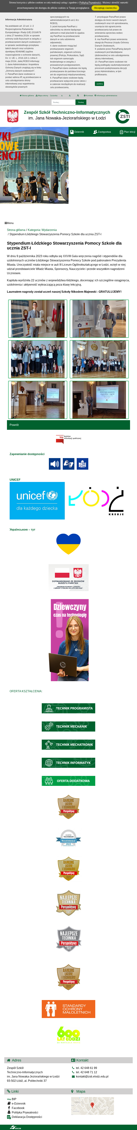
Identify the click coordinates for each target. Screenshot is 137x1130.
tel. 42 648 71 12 (86, 1072)
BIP (13, 1099)
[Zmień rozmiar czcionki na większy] (70, 96)
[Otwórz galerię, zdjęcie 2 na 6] (99, 318)
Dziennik (79, 131)
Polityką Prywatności (90, 2)
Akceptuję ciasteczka (105, 8)
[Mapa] (92, 1105)
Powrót (14, 424)
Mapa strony (42, 95)
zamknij (100, 84)
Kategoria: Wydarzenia (42, 229)
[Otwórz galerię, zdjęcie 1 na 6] (38, 318)
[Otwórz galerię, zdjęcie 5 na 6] (38, 400)
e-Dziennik (18, 1103)
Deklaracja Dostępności (26, 1116)
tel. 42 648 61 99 (86, 1067)
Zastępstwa (104, 131)
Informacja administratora (106, 95)
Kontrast (89, 95)
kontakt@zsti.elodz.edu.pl (91, 1076)
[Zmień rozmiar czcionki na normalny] (62, 96)
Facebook (17, 1108)
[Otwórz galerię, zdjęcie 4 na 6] (99, 359)
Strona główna (27, 95)
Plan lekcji (129, 131)
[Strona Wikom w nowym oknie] (15, 1127)
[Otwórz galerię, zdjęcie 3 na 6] (38, 359)
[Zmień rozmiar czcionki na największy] (78, 96)
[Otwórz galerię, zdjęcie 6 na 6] (99, 400)
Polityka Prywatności (24, 1112)
